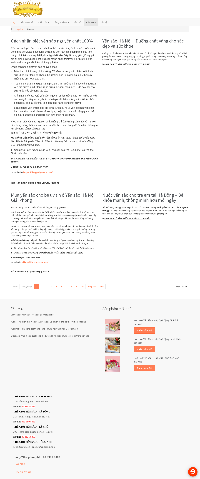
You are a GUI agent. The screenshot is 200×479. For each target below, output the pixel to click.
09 (23, 436)
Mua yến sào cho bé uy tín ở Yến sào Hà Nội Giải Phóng (53, 197)
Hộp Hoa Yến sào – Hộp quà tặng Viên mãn (156, 357)
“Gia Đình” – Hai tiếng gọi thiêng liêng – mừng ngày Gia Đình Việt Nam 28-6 (44, 328)
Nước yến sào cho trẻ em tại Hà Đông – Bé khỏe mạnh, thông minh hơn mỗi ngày (142, 197)
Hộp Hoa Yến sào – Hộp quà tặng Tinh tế (156, 320)
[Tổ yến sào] (28, 9)
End (102, 286)
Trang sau (91, 286)
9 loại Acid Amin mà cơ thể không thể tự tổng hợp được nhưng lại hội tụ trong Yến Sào (50, 335)
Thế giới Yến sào (23, 471)
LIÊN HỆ (104, 22)
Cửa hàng (20, 463)
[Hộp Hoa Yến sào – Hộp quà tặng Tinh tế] (112, 326)
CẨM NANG (91, 22)
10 (82, 286)
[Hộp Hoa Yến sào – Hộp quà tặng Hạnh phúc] (112, 345)
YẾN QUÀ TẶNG (61, 22)
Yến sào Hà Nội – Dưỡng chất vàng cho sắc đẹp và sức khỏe (143, 43)
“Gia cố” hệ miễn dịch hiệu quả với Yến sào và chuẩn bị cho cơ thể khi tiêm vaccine (48, 321)
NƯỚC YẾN (42, 22)
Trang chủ (18, 29)
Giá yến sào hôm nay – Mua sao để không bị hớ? (33, 314)
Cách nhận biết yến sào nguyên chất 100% (52, 41)
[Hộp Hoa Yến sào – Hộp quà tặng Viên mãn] (112, 363)
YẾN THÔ (78, 22)
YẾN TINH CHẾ (27, 22)
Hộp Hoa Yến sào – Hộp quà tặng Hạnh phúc (157, 339)
